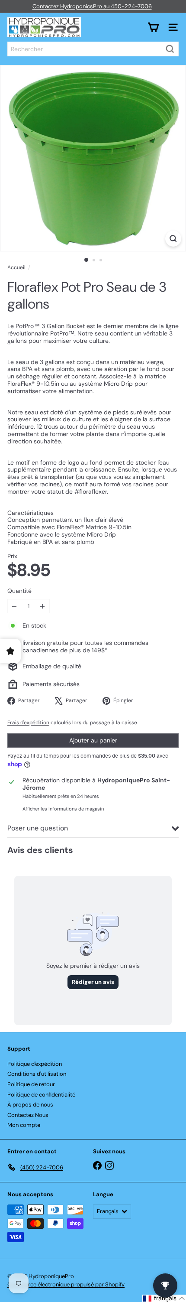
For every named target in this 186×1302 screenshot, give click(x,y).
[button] (164, 1298)
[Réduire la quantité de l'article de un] (14, 606)
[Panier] (153, 27)
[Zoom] (173, 239)
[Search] (170, 49)
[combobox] (93, 49)
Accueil (16, 267)
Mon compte (23, 1125)
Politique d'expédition (34, 1064)
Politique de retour (31, 1084)
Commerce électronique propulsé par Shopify (66, 1284)
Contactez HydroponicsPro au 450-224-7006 (92, 6)
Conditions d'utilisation (36, 1073)
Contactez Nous (27, 1115)
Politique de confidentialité (41, 1094)
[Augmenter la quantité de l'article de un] (42, 606)
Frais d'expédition (28, 722)
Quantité (19, 591)
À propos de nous (30, 1104)
